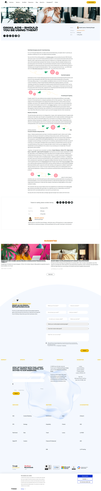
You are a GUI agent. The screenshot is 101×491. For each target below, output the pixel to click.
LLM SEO (82, 432)
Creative (25, 441)
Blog (37, 2)
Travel (47, 432)
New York (80, 376)
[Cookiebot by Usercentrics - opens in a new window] (14, 489)
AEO (81, 441)
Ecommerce (48, 416)
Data (24, 432)
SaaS (63, 416)
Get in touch (91, 2)
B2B (47, 449)
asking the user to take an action (45, 137)
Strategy (25, 424)
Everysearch (50, 2)
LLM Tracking (83, 449)
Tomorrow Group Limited (62, 368)
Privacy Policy (59, 345)
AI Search (82, 416)
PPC (13, 424)
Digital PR (15, 441)
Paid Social (15, 432)
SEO (13, 416)
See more (50, 274)
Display (51, 105)
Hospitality (48, 424)
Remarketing (45, 161)
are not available (66, 161)
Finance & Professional (51, 441)
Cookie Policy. (64, 345)
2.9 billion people (50, 57)
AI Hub (56, 2)
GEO (81, 424)
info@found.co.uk (21, 307)
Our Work (24, 2)
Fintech (63, 424)
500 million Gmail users (38, 68)
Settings (22, 488)
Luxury (63, 432)
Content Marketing (27, 416)
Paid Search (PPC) (81, 30)
